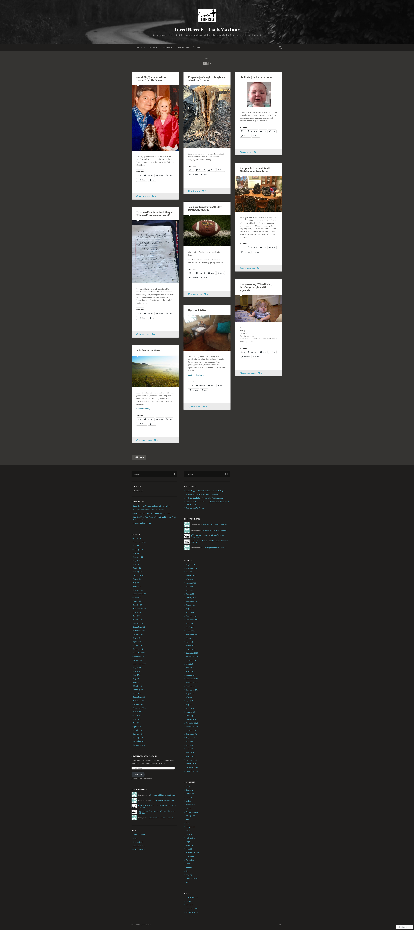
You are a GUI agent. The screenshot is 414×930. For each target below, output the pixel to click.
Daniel (188, 808)
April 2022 (137, 568)
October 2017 (138, 660)
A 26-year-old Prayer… (147, 805)
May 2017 (136, 679)
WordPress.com (139, 849)
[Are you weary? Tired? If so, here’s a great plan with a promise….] (258, 308)
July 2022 (136, 561)
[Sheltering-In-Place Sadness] (258, 94)
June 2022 (136, 564)
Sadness (189, 867)
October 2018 (138, 634)
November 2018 (139, 631)
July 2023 (136, 553)
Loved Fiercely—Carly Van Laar (207, 30)
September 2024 (139, 542)
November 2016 (139, 701)
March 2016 (137, 730)
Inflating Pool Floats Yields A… (162, 818)
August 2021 (137, 579)
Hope (188, 842)
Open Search (280, 47)
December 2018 (139, 627)
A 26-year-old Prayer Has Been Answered (149, 510)
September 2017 (139, 664)
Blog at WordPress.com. (142, 925)
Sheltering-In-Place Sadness (256, 77)
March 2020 (137, 605)
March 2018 (137, 645)
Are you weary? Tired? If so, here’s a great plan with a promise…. (256, 287)
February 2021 (138, 590)
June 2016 (136, 719)
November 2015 (139, 745)
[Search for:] (154, 474)
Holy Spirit (190, 838)
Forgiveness (190, 827)
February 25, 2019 (248, 268)
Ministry (151, 47)
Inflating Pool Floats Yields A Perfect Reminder (151, 513)
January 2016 (138, 738)
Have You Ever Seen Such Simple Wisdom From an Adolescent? (154, 214)
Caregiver (190, 794)
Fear (187, 823)
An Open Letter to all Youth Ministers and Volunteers (255, 169)
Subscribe (138, 774)
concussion (190, 805)
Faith (188, 819)
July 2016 (136, 716)
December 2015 (139, 741)
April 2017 (137, 682)
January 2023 (138, 557)
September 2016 (139, 708)
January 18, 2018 (196, 294)
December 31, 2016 (145, 440)
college (188, 801)
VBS (187, 882)
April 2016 (137, 727)
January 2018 (138, 649)
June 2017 (136, 675)
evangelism (190, 816)
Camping (189, 790)
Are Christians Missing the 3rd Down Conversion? (205, 208)
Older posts (139, 457)
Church (189, 797)
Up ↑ (280, 925)
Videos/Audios (184, 47)
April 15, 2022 (195, 191)
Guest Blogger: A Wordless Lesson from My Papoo (151, 78)
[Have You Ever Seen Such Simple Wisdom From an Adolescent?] (155, 251)
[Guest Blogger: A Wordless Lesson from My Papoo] (155, 118)
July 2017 (136, 671)
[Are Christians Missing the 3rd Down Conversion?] (207, 230)
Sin (187, 871)
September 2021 (139, 575)
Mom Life (189, 849)
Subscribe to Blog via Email (144, 756)
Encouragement (192, 812)
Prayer (188, 864)
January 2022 (138, 572)
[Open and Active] (207, 332)
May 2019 (136, 616)
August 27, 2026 (144, 196)
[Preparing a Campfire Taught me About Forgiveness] (207, 116)
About (137, 47)
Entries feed (138, 842)
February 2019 (138, 623)
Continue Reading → (196, 375)
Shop (198, 47)
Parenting (190, 860)
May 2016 (136, 723)
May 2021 (136, 583)
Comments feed (139, 846)
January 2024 (138, 549)
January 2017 (138, 693)
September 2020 (139, 594)
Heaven (189, 834)
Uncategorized (192, 878)
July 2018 (136, 638)
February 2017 (138, 690)
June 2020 (136, 597)
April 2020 (137, 601)
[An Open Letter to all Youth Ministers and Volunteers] (258, 194)
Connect (166, 47)
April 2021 (137, 586)
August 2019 (137, 612)
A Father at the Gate (148, 350)
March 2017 (137, 686)
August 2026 (137, 538)
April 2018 (137, 642)
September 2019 (139, 609)
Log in (135, 838)
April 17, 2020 (247, 152)
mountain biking (192, 853)
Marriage (189, 845)
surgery (189, 875)
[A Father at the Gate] (155, 371)
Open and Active (197, 310)
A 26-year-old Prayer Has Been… (163, 795)
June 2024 (136, 546)
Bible (188, 786)
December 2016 (139, 697)
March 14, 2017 (196, 407)
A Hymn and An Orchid (142, 523)
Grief (188, 830)
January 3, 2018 (144, 334)
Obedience (190, 856)
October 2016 (138, 704)
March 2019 (137, 620)
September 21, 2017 (249, 373)
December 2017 (139, 653)
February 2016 (138, 734)
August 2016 (137, 712)
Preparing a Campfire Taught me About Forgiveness (207, 78)
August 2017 (137, 668)
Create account (139, 835)
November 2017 (139, 656)
